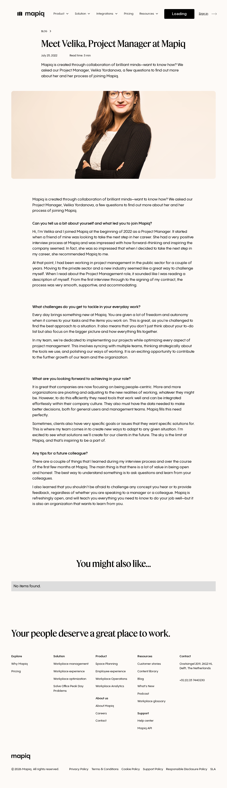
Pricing (128, 13)
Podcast (143, 693)
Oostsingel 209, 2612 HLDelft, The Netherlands (196, 666)
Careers (101, 713)
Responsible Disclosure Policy (186, 769)
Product (101, 656)
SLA (213, 769)
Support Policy (153, 769)
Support (143, 713)
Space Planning (107, 663)
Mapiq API (144, 728)
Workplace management (70, 663)
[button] (61, 13)
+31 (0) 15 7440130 (192, 680)
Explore (16, 656)
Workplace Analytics (110, 686)
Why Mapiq (19, 663)
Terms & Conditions (105, 769)
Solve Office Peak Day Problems (68, 688)
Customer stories (149, 663)
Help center (145, 720)
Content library (147, 671)
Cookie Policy (130, 769)
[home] (30, 14)
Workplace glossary (151, 701)
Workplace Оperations (111, 678)
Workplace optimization (69, 678)
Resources (144, 656)
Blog (140, 678)
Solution (59, 656)
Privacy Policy (78, 769)
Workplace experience (69, 671)
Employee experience (111, 671)
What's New (145, 686)
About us (102, 698)
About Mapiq (105, 705)
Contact (101, 720)
